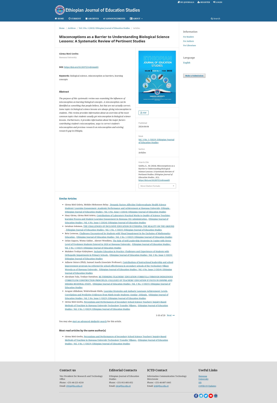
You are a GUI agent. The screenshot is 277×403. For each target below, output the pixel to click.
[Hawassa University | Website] (216, 397)
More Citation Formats (150, 186)
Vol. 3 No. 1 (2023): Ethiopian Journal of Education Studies (104, 28)
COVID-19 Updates (207, 386)
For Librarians (189, 45)
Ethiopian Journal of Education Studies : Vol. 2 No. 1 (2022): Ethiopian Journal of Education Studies (124, 237)
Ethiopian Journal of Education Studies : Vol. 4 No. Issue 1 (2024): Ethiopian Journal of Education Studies (115, 211)
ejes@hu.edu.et (123, 386)
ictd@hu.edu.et (161, 386)
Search (216, 18)
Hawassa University (203, 377)
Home (61, 28)
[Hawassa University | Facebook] (196, 397)
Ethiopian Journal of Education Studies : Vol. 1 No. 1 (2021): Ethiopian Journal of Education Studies (114, 229)
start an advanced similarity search (89, 321)
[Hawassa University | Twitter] (206, 397)
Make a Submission (194, 75)
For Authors (188, 41)
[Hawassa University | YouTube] (211, 397)
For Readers (188, 36)
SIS (200, 382)
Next (169, 315)
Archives (72, 28)
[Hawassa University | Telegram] (201, 397)
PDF (145, 112)
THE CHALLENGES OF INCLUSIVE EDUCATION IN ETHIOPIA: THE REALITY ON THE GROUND (128, 226)
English (186, 62)
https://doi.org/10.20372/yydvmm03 (81, 67)
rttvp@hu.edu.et (74, 386)
